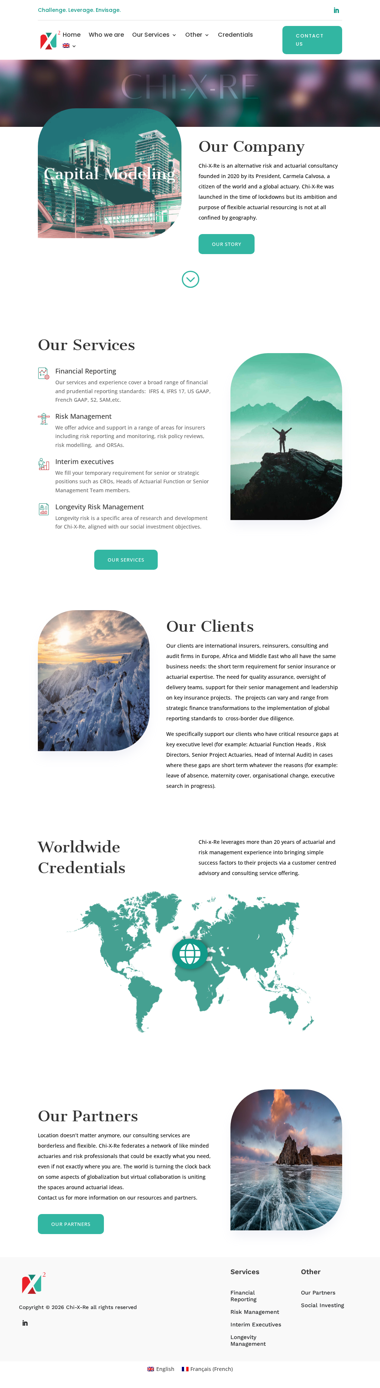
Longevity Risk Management (99, 506)
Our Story (226, 244)
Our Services (151, 35)
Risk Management (83, 416)
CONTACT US (310, 39)
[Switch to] (70, 47)
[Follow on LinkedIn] (336, 10)
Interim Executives (255, 1324)
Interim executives (84, 461)
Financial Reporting (85, 370)
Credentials (235, 35)
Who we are (106, 35)
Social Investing (322, 1305)
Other (193, 35)
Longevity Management (248, 1340)
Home (72, 35)
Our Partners (71, 1224)
